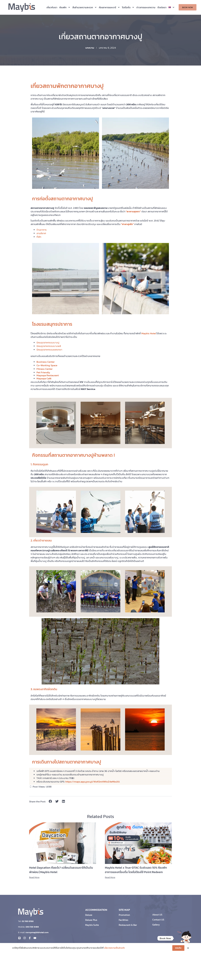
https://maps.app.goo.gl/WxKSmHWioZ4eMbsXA (92, 782)
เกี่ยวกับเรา (51, 7)
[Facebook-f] (29, 938)
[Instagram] (24, 938)
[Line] (19, 938)
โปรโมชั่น (126, 7)
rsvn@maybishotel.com (37, 932)
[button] (50, 801)
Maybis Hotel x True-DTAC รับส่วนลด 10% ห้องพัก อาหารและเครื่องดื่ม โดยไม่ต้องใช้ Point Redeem (136, 869)
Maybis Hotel (148, 333)
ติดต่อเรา (161, 7)
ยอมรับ (178, 947)
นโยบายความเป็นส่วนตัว (114, 948)
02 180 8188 (28, 921)
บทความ (89, 48)
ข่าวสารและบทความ (145, 7)
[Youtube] (35, 938)
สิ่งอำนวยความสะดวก (82, 7)
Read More (34, 877)
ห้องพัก (63, 7)
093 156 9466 (32, 926)
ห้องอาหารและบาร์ (107, 7)
